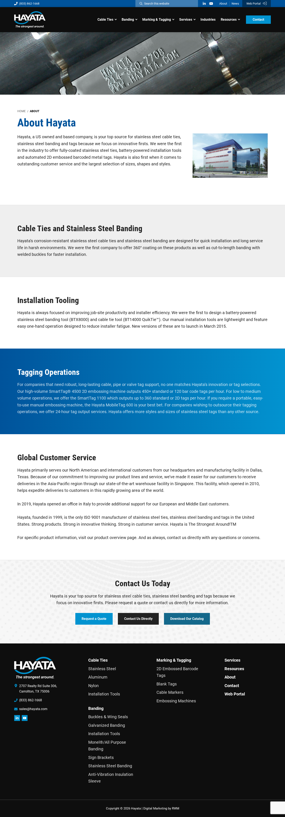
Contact (231, 685)
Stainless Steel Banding (110, 765)
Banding (95, 708)
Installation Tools (104, 693)
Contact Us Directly (138, 618)
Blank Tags (166, 683)
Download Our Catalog (187, 618)
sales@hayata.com (33, 709)
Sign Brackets (101, 757)
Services (232, 660)
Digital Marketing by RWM (161, 808)
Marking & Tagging (173, 660)
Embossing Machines (176, 700)
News (235, 3)
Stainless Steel (102, 668)
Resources (234, 668)
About (223, 3)
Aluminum (97, 677)
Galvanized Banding (106, 725)
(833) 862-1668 (29, 3)
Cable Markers (169, 692)
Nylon (93, 685)
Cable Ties (98, 660)
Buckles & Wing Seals (108, 716)
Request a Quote (94, 618)
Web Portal (253, 3)
